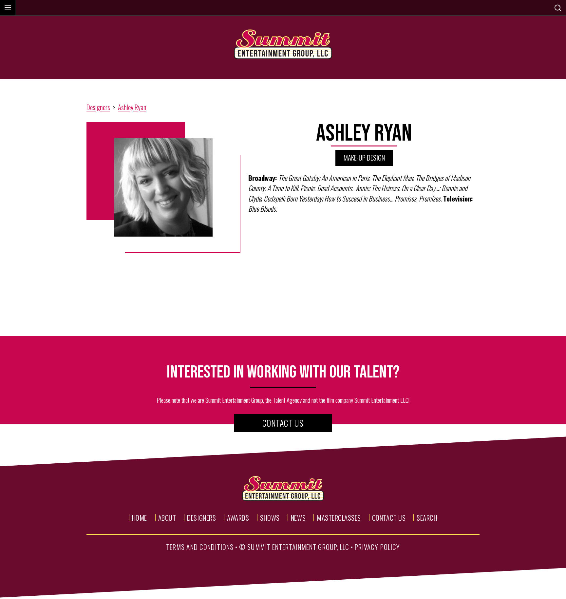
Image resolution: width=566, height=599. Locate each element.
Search (427, 517)
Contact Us (283, 422)
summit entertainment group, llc (298, 547)
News (298, 517)
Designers (98, 107)
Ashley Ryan (132, 107)
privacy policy (377, 547)
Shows (270, 517)
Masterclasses (339, 517)
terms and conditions (200, 547)
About (167, 517)
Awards (238, 517)
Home (139, 517)
